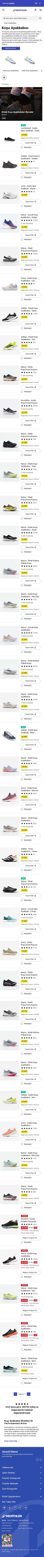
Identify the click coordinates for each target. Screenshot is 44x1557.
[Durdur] (36, 3)
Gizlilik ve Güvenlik (7, 1528)
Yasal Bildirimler (6, 1525)
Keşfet (12, 3)
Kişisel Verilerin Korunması (26, 1523)
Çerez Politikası (22, 1525)
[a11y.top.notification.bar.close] (40, 3)
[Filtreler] (4, 77)
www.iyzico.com (23, 1520)
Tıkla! (4, 118)
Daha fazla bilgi (10, 1441)
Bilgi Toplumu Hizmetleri (25, 1528)
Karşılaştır (28, 147)
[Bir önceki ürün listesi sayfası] (15, 1394)
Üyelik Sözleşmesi (7, 1523)
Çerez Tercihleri (6, 1531)
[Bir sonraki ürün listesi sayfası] (28, 1394)
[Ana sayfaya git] (19, 10)
